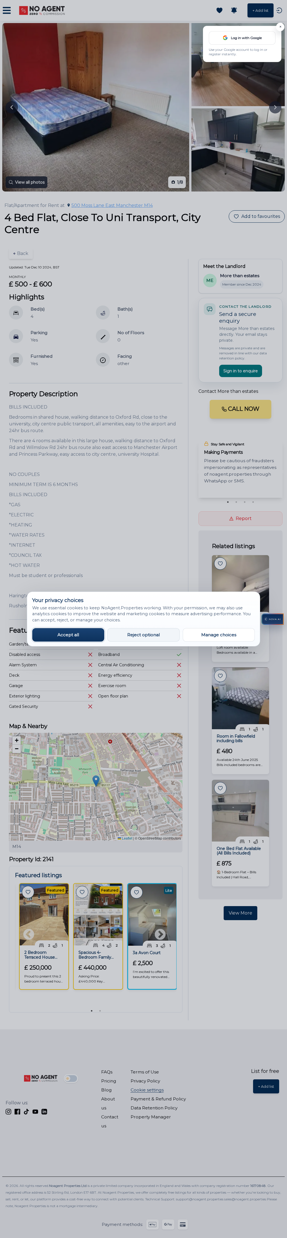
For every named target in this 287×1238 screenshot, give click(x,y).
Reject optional (143, 634)
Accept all (68, 634)
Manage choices (218, 634)
